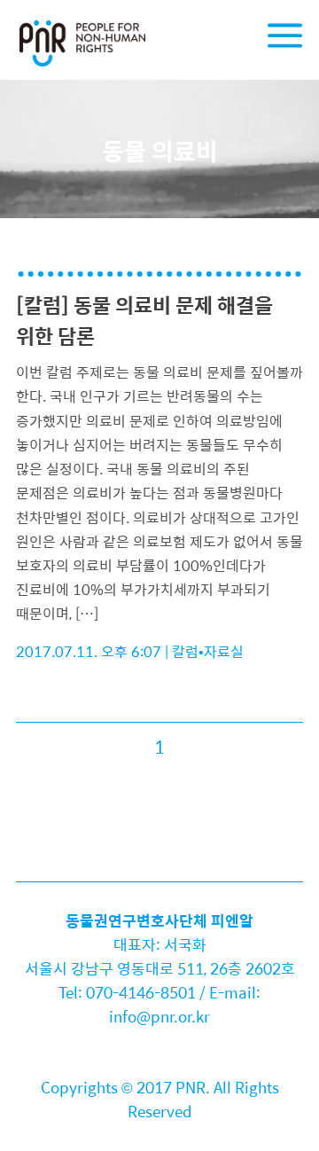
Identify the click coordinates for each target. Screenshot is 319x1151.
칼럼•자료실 (208, 651)
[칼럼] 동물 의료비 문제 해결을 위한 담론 (144, 320)
